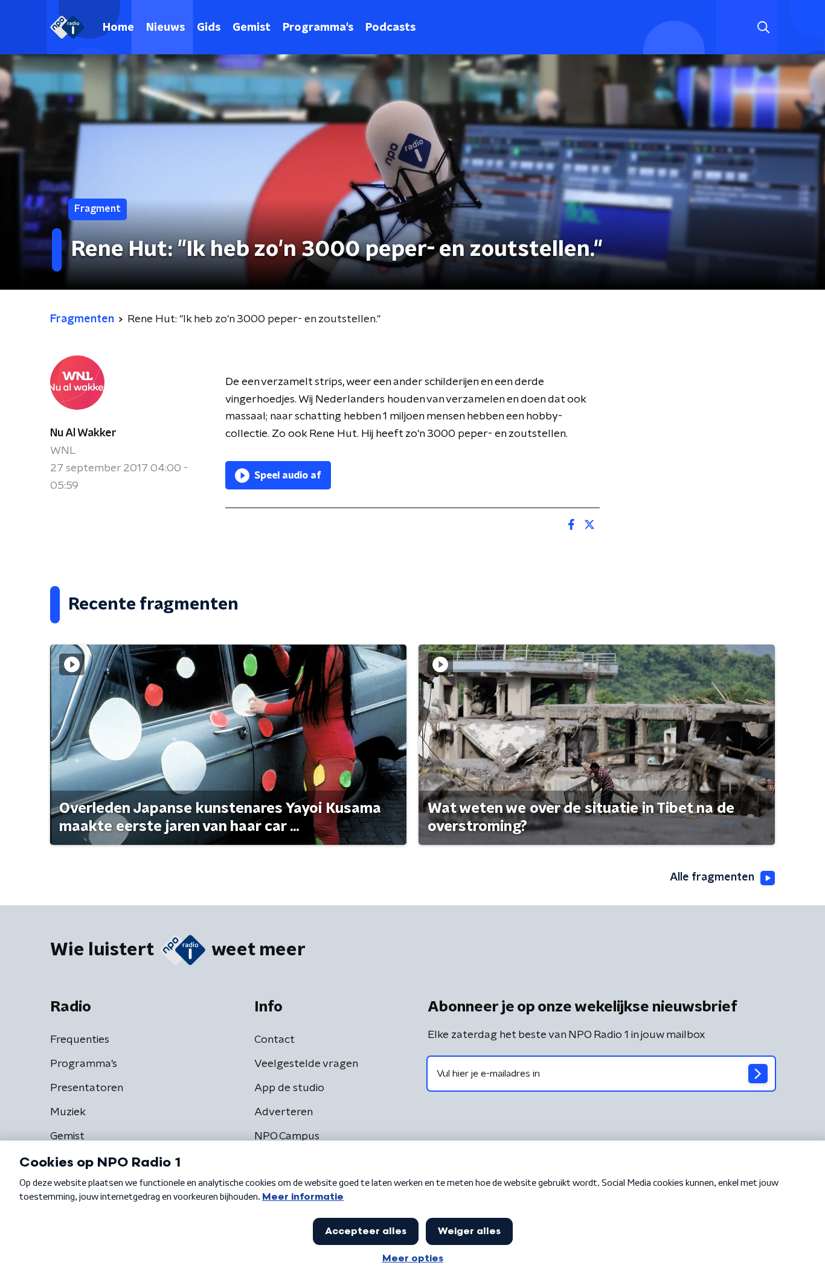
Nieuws (165, 27)
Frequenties (79, 1039)
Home (118, 27)
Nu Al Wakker (83, 433)
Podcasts (390, 27)
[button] (763, 27)
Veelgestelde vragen (306, 1064)
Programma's (318, 27)
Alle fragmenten (712, 877)
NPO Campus (286, 1136)
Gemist (252, 27)
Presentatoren (86, 1088)
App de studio (289, 1088)
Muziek (68, 1112)
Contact (274, 1039)
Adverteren (283, 1112)
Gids (208, 27)
